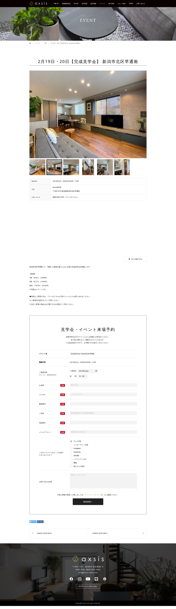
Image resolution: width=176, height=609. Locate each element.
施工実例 (111, 3)
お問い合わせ (140, 3)
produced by (84, 586)
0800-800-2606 (93, 570)
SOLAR (76, 3)
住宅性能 (84, 3)
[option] (88, 114)
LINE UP (56, 3)
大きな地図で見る (136, 259)
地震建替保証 (66, 3)
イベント (102, 3)
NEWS (131, 3)
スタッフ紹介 (121, 3)
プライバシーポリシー (93, 495)
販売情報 (93, 3)
